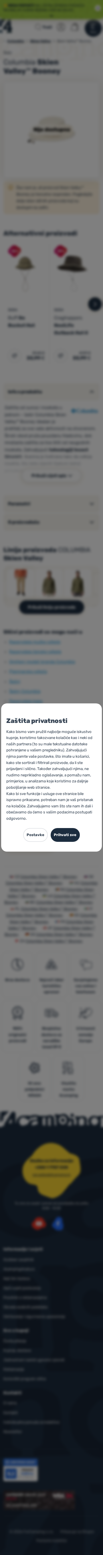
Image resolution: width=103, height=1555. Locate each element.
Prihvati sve (65, 835)
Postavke (35, 835)
